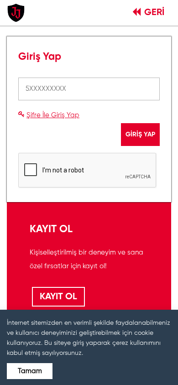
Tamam (30, 371)
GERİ (154, 12)
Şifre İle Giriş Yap (52, 115)
